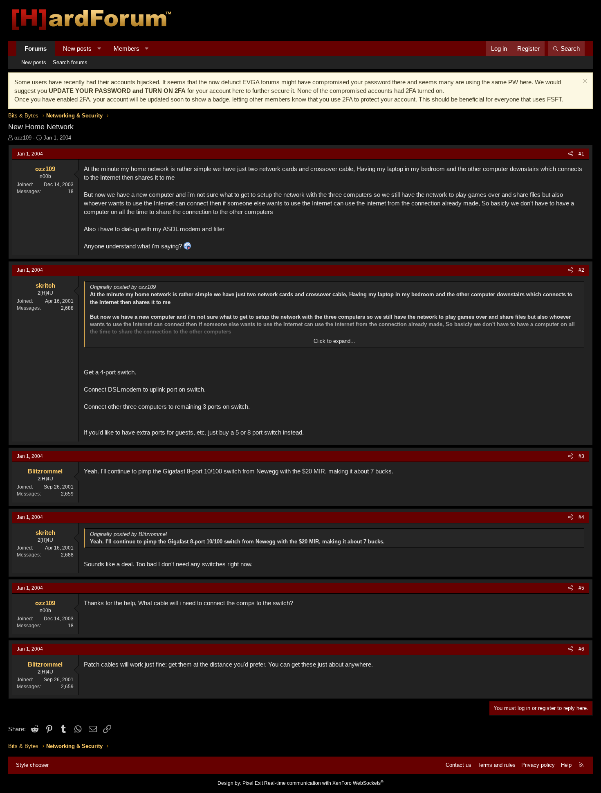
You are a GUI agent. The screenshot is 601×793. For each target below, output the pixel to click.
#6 (581, 649)
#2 (581, 270)
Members (126, 48)
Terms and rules (497, 765)
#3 (581, 456)
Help (566, 765)
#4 (581, 517)
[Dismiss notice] (584, 82)
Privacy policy (538, 765)
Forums (36, 48)
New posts (77, 48)
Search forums (70, 62)
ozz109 (22, 138)
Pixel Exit (252, 783)
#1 (581, 154)
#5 (581, 588)
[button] (99, 48)
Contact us (458, 765)
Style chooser (32, 765)
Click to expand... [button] (334, 341)
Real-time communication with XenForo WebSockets (323, 783)
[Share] (570, 154)
